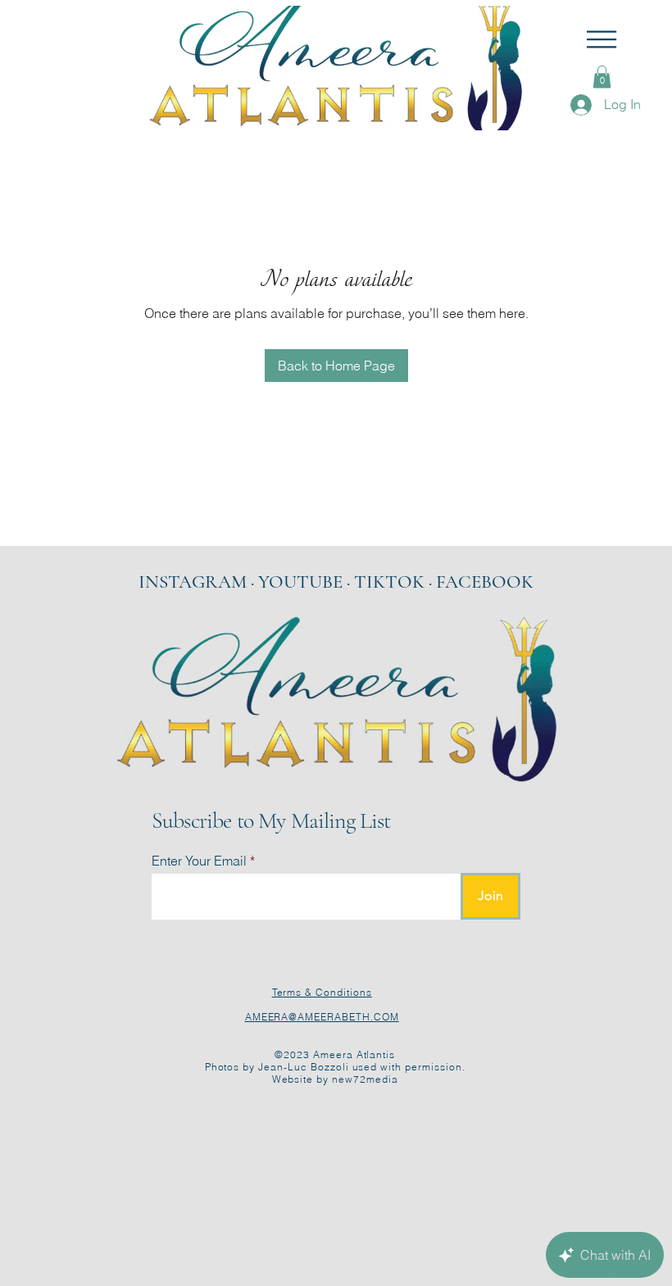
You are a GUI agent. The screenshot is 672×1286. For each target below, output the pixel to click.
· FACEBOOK (481, 581)
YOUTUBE (300, 581)
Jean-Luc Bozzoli (303, 1067)
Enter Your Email (199, 860)
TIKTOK (391, 581)
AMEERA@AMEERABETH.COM (322, 1017)
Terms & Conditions (322, 992)
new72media (365, 1079)
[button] (601, 39)
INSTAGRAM (192, 581)
